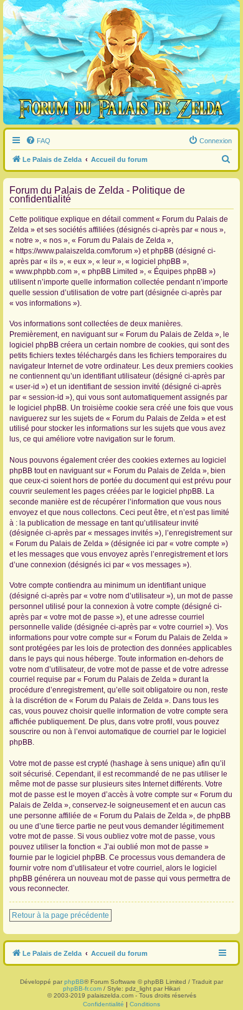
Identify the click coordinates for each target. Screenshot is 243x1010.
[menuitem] (38, 140)
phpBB (74, 981)
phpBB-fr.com (82, 988)
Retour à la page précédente (60, 915)
